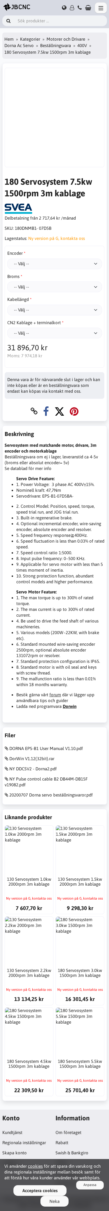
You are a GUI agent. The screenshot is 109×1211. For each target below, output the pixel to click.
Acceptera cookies (40, 1190)
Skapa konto (14, 1152)
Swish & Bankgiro (72, 1152)
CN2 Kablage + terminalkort (34, 322)
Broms (13, 276)
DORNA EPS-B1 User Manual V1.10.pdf (46, 748)
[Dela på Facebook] (46, 411)
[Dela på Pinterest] (74, 411)
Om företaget (68, 1132)
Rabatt (62, 1142)
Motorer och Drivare (66, 39)
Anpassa (90, 1185)
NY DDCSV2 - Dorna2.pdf (33, 768)
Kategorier (30, 39)
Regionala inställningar (24, 1142)
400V (82, 45)
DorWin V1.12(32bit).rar (31, 758)
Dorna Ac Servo (19, 45)
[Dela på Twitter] (59, 411)
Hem (9, 39)
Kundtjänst (12, 1132)
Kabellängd (18, 299)
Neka (54, 1201)
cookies (35, 1166)
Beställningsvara (55, 45)
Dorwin (69, 706)
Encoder (15, 253)
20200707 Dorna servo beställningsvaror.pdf (51, 794)
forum (55, 694)
